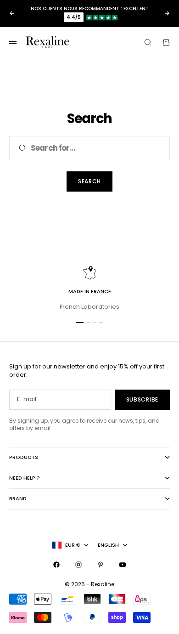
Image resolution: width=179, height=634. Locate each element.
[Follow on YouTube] (122, 564)
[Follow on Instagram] (78, 564)
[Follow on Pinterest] (100, 564)
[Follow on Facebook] (56, 564)
